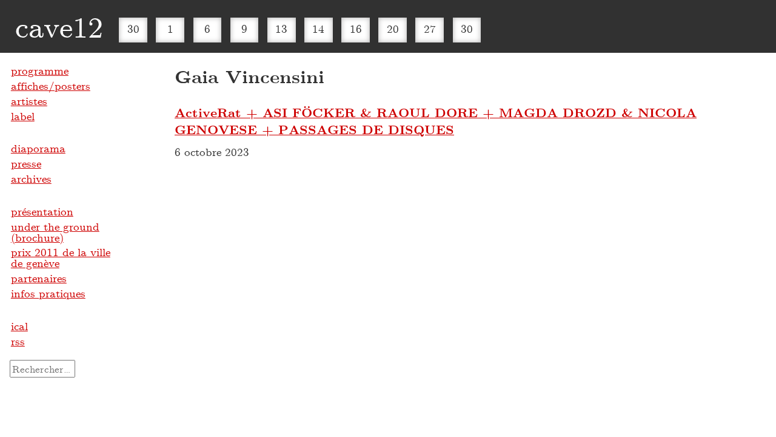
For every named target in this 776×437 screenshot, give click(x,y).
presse (26, 163)
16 (356, 28)
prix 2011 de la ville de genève (60, 257)
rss (18, 341)
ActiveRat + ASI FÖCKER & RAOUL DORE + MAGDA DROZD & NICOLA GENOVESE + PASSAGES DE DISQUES (436, 121)
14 (318, 28)
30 (133, 28)
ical (19, 326)
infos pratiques (48, 293)
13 (281, 28)
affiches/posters (50, 85)
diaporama (38, 148)
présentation (42, 211)
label (23, 116)
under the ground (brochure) (55, 231)
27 (430, 28)
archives (31, 178)
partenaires (39, 278)
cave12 (59, 26)
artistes (29, 101)
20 (393, 28)
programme (40, 70)
